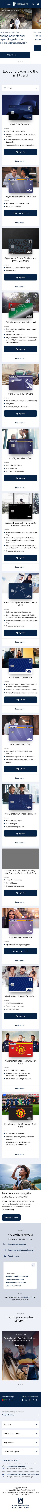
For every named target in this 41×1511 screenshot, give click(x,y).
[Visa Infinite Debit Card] (20, 119)
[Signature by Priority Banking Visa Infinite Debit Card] (20, 253)
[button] (18, 1293)
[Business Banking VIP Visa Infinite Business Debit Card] (20, 518)
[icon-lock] (38, 3)
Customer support (11, 1451)
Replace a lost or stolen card (16, 1282)
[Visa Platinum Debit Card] (20, 932)
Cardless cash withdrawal (15, 1279)
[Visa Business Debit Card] (20, 672)
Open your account (20, 213)
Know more (19, 161)
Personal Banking (8, 1415)
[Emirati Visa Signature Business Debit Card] (20, 597)
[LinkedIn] (36, 1400)
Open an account (20, 951)
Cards (8, 10)
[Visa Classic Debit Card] (20, 739)
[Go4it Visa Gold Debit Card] (20, 389)
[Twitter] (26, 1400)
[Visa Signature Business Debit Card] (20, 808)
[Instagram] (33, 1400)
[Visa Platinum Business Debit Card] (20, 991)
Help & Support (28, 1297)
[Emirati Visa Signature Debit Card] (20, 317)
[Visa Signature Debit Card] (20, 453)
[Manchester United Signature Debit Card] (20, 1119)
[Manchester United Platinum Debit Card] (20, 1056)
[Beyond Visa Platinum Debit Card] (20, 191)
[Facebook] (23, 1400)
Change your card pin (13, 1286)
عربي (9, 4)
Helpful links (8, 1442)
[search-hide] (33, 4)
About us (7, 1424)
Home (4, 10)
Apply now (20, 48)
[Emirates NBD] (20, 4)
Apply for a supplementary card (17, 1276)
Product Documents (11, 1433)
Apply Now (20, 699)
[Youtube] (29, 1400)
